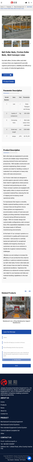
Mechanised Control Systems (10, 424)
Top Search (10, 460)
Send (16, 365)
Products (9, 6)
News (2, 408)
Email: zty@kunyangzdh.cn (9, 441)
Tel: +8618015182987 (7, 444)
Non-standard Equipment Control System (14, 427)
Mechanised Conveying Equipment (12, 422)
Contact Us (4, 414)
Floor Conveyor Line (19, 6)
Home (2, 6)
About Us (3, 411)
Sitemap (16, 460)
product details (8, 81)
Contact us (7, 74)
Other (2, 433)
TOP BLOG (23, 460)
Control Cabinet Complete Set (10, 430)
